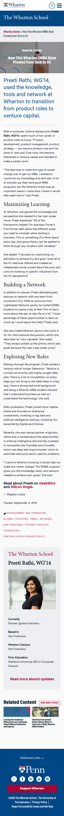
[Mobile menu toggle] (59, 6)
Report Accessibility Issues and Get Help (32, 806)
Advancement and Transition (26, 513)
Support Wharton (32, 788)
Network (46, 519)
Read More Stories (50, 703)
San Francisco (13, 525)
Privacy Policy (39, 802)
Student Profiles (36, 525)
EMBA (34, 519)
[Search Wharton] (52, 5)
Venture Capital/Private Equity (24, 537)
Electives (21, 519)
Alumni (8, 519)
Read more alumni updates (32, 679)
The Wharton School (30, 554)
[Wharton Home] (14, 5)
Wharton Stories (12, 32)
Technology (12, 531)
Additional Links (30, 758)
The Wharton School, (26, 798)
